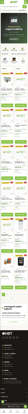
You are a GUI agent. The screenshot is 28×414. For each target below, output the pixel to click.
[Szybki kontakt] (25, 406)
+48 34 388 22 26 (8, 356)
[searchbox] (11, 6)
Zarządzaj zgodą (2, 401)
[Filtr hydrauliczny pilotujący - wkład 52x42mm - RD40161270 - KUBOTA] (7, 261)
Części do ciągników (7, 10)
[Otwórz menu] (2, 2)
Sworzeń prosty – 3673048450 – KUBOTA (20, 162)
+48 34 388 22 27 (8, 364)
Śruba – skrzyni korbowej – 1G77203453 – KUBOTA (6, 199)
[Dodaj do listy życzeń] (12, 84)
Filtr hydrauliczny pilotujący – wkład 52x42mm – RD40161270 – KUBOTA (6, 272)
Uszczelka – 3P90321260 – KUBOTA (20, 126)
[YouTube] (10, 337)
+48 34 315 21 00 (8, 372)
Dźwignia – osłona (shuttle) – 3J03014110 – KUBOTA (20, 90)
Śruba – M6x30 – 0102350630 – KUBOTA (6, 235)
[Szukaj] (24, 6)
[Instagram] (6, 337)
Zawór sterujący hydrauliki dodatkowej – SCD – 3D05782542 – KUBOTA (6, 163)
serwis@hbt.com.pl (8, 366)
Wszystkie (5, 53)
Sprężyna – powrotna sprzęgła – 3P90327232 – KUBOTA (7, 90)
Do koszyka (8, 105)
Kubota (15, 10)
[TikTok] (13, 337)
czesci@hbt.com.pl (8, 358)
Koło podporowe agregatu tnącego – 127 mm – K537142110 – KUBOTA (6, 127)
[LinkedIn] (17, 337)
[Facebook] (3, 337)
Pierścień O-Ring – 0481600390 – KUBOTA (20, 198)
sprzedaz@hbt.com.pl (9, 349)
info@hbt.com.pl (8, 374)
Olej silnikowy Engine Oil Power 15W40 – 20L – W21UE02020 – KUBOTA (20, 272)
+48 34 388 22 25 (8, 347)
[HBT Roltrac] (14, 2)
